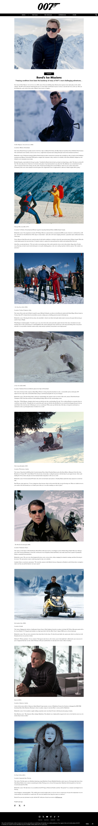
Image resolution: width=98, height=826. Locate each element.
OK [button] (92, 823)
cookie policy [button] (44, 824)
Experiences (62, 15)
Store (74, 15)
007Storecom (59, 797)
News (23, 15)
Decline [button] (87, 823)
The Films (35, 15)
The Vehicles (48, 15)
